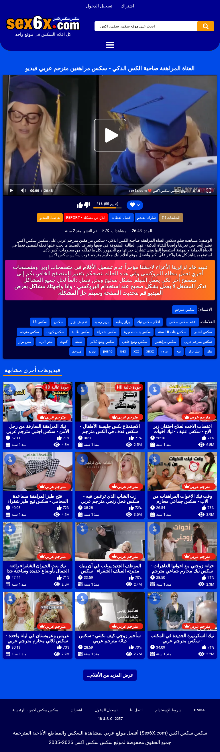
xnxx (150, 351)
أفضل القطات (121, 218)
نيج (178, 351)
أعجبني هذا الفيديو (80, 205)
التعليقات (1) (171, 218)
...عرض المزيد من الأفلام (110, 675)
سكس (58, 322)
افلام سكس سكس (182, 322)
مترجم (76, 351)
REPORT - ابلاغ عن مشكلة (85, 218)
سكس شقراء (106, 332)
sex (123, 351)
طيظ (78, 342)
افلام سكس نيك (148, 322)
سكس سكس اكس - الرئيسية (35, 710)
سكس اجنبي (203, 332)
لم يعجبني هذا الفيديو (87, 205)
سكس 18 (40, 322)
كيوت (64, 342)
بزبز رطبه (102, 322)
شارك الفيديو (146, 218)
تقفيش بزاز (79, 322)
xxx (136, 351)
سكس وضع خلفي (134, 342)
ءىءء (165, 351)
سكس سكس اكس (93, 742)
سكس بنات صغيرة (137, 332)
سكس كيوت (55, 332)
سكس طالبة (81, 332)
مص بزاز (25, 342)
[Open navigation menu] (110, 45)
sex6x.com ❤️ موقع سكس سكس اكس (158, 191)
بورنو (92, 351)
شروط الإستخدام (168, 710)
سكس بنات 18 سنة (172, 332)
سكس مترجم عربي (198, 342)
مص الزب (45, 342)
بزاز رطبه (123, 322)
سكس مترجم (184, 310)
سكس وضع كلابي (102, 342)
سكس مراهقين (165, 342)
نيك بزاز (193, 351)
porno (108, 351)
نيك (209, 351)
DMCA (199, 710)
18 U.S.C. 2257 (110, 718)
